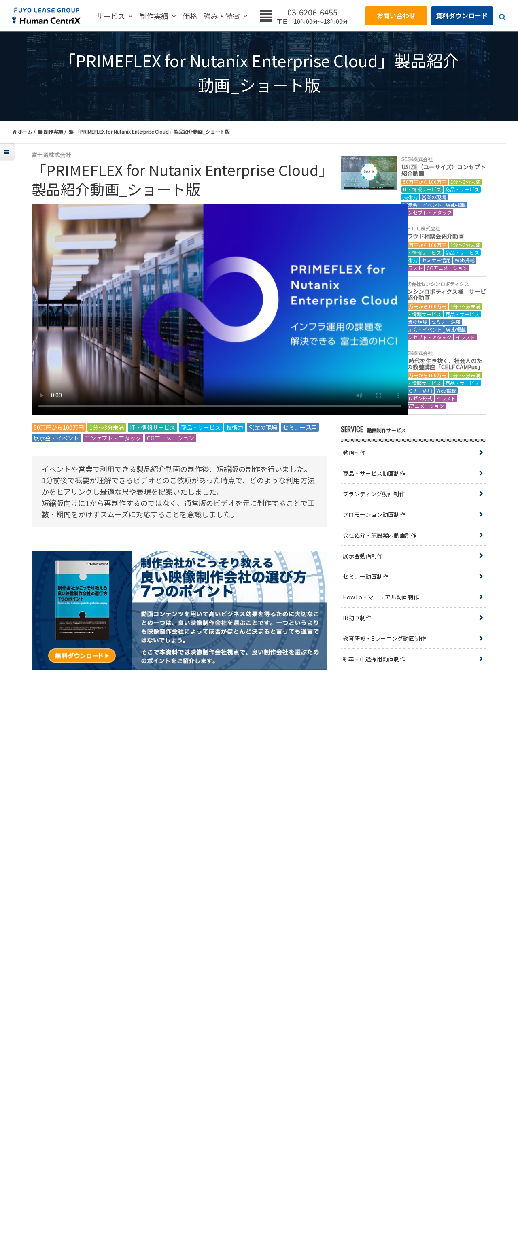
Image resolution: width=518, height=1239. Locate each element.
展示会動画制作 (362, 556)
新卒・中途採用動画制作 (374, 659)
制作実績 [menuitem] (153, 16)
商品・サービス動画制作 (374, 473)
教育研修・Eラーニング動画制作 (384, 638)
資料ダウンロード (462, 15)
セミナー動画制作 (365, 576)
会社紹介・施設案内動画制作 (379, 535)
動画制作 (354, 452)
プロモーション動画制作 (374, 514)
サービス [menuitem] (110, 16)
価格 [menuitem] (190, 16)
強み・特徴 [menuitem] (222, 16)
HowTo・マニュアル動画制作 (381, 597)
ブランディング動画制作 (374, 494)
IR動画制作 (357, 618)
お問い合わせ (396, 15)
